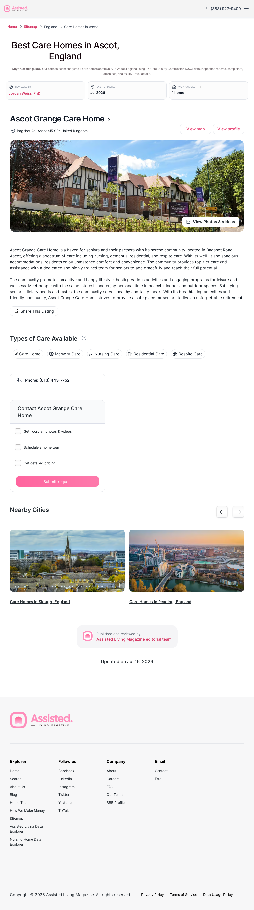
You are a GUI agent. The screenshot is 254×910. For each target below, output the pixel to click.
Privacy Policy (152, 894)
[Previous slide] (222, 511)
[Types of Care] (84, 338)
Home (12, 26)
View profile (228, 128)
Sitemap (30, 26)
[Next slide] (238, 511)
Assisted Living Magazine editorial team (134, 639)
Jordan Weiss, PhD (24, 93)
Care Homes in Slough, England (40, 601)
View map (195, 128)
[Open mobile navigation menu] (246, 9)
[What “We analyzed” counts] (199, 87)
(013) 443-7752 (54, 380)
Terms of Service (183, 894)
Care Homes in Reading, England (160, 601)
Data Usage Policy (218, 894)
